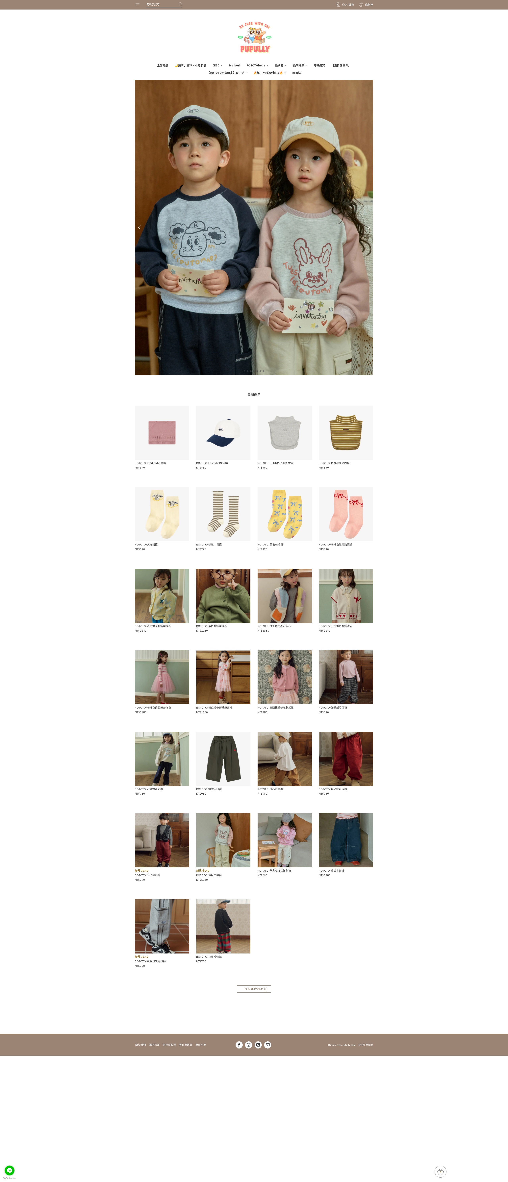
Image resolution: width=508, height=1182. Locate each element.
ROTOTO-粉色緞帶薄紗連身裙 (214, 707)
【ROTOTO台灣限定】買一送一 (227, 73)
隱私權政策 (185, 1045)
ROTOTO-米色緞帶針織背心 (335, 626)
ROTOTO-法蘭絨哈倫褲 (333, 707)
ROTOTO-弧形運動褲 (147, 875)
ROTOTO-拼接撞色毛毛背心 (274, 626)
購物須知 (154, 1045)
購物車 (366, 4)
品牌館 (279, 65)
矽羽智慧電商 (365, 1044)
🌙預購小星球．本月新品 (190, 65)
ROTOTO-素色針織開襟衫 (211, 626)
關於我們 (140, 1045)
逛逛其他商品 (254, 989)
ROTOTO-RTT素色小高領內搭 (275, 463)
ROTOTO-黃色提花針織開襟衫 (153, 626)
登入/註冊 (348, 4)
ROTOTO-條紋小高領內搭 (334, 463)
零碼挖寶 (319, 65)
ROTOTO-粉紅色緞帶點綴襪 (335, 544)
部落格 (296, 73)
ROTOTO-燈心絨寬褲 (270, 789)
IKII (216, 65)
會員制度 (200, 1045)
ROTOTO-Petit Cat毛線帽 (150, 463)
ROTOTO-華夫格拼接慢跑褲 (274, 870)
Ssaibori (234, 65)
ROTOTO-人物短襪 (146, 544)
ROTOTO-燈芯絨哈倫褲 (333, 789)
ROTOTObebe (256, 65)
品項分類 (299, 65)
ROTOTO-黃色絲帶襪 (270, 544)
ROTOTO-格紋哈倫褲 (209, 956)
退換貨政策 (169, 1045)
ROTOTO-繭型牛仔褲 (331, 870)
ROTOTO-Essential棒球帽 (212, 463)
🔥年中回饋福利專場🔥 (268, 73)
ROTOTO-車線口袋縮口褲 (150, 961)
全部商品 (162, 65)
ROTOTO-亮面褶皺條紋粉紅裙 (276, 707)
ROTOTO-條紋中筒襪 (209, 544)
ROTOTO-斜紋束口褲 (209, 789)
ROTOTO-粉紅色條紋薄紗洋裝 (153, 707)
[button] (244, 371)
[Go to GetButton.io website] (9, 1178)
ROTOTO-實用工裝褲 (209, 875)
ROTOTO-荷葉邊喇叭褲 (149, 789)
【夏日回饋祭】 (341, 65)
